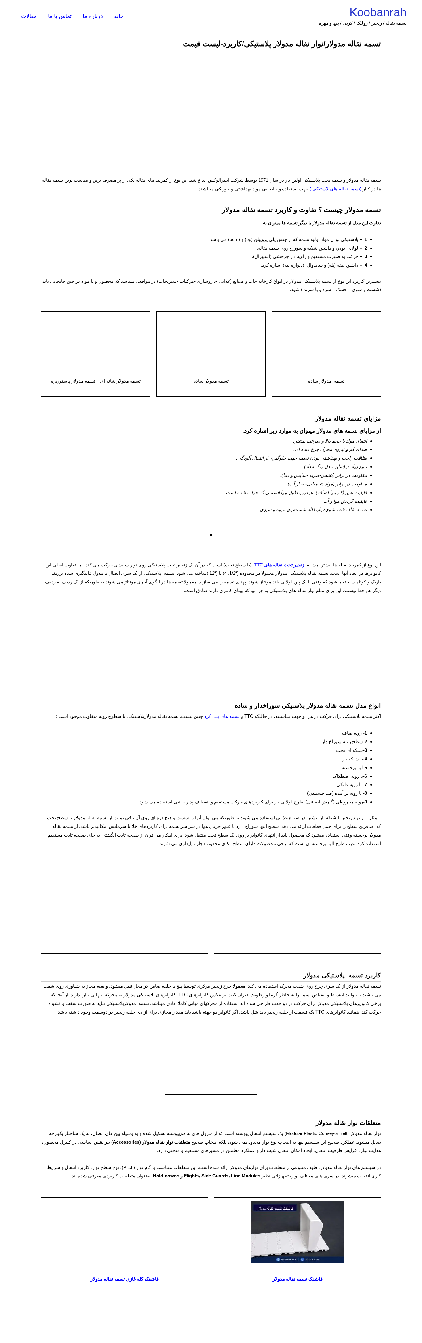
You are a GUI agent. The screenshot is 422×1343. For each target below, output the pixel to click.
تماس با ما (60, 16)
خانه (119, 16)
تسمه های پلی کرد (222, 716)
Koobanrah (378, 12)
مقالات (29, 16)
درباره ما (93, 16)
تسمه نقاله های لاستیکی (335, 188)
